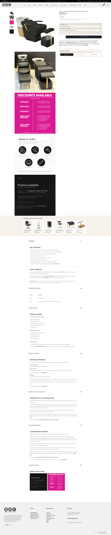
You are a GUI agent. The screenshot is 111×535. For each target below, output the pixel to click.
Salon (30, 5)
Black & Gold (62, 272)
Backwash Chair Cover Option (65, 28)
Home (25, 5)
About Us (48, 519)
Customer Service (50, 515)
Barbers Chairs (34, 518)
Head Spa (47, 5)
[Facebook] (7, 525)
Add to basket (83, 36)
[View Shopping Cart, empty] (103, 5)
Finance (48, 512)
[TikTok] (9, 525)
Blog (47, 521)
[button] (100, 5)
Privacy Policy (104, 532)
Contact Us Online (80, 54)
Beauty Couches (34, 515)
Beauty (34, 5)
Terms (98, 532)
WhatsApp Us (66, 54)
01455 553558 (4, 1)
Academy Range (73, 5)
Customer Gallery (50, 518)
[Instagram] (4, 525)
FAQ (47, 522)
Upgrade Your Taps (63, 24)
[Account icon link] (107, 5)
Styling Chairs (33, 512)
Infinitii (39, 295)
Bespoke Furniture (34, 516)
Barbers (40, 5)
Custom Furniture (63, 5)
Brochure (48, 516)
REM (80, 5)
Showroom (49, 514)
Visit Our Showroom (94, 54)
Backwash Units (34, 514)
